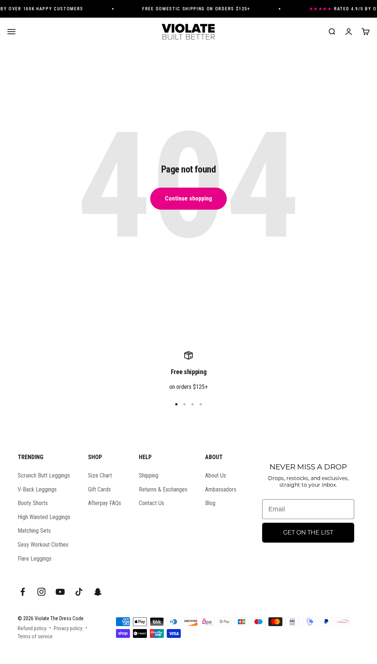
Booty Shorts (33, 503)
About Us (215, 475)
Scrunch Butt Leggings (44, 475)
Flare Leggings (35, 558)
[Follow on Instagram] (41, 592)
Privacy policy (68, 628)
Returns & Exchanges (163, 489)
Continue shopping (188, 198)
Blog (210, 503)
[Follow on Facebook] (23, 592)
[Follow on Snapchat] (98, 592)
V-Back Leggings (37, 489)
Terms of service (35, 636)
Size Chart (100, 475)
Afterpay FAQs (104, 503)
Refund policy (32, 628)
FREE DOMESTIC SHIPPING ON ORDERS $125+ (193, 8)
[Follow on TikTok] (79, 592)
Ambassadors (220, 489)
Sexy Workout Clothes (43, 544)
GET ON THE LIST (308, 532)
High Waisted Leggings (44, 517)
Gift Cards (99, 489)
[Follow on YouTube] (60, 592)
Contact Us (151, 503)
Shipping (148, 475)
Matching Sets (34, 530)
